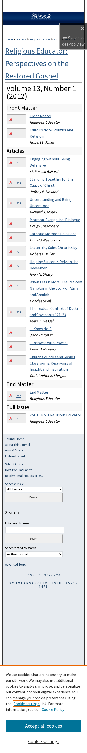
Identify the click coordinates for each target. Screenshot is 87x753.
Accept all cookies (43, 726)
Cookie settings (27, 703)
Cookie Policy (53, 709)
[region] (43, 709)
